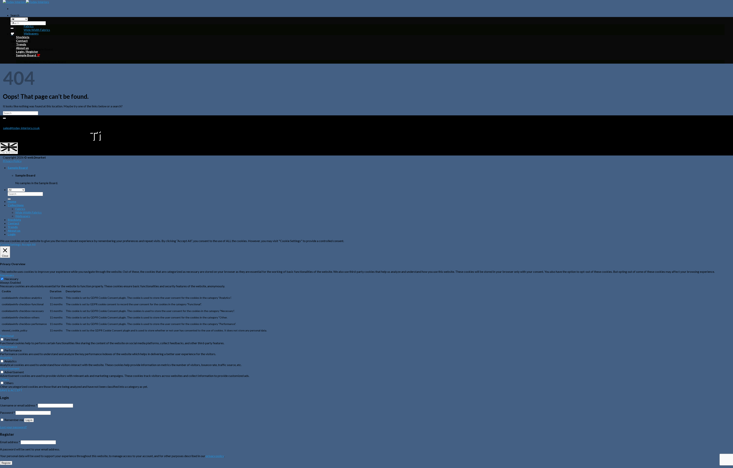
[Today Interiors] (26, 2)
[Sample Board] (12, 34)
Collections (24, 22)
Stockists (22, 37)
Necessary (11, 279)
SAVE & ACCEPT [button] (11, 390)
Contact (22, 40)
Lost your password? (13, 427)
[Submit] (4, 118)
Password (7, 412)
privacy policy (215, 456)
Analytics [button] (6, 357)
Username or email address (18, 405)
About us (22, 48)
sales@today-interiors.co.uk (21, 128)
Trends (21, 44)
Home (20, 19)
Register (6, 463)
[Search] (12, 28)
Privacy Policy (12, 161)
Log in (29, 420)
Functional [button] (7, 336)
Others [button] (4, 379)
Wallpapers (31, 33)
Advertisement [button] (9, 368)
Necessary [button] (7, 275)
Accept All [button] (29, 244)
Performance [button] (8, 346)
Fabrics (29, 26)
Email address (10, 442)
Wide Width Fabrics (37, 30)
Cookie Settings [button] (10, 244)
